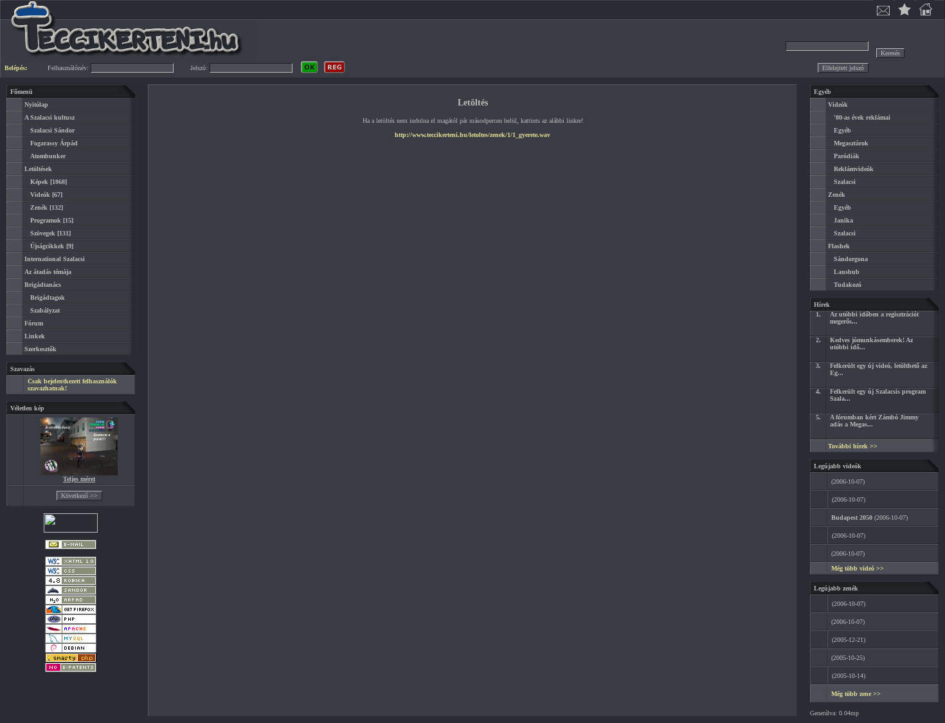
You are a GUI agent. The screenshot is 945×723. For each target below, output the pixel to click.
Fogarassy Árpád (54, 143)
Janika (843, 220)
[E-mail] (70, 547)
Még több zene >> (856, 693)
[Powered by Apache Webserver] (70, 631)
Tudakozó (847, 284)
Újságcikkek (47, 246)
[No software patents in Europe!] (70, 669)
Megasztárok (851, 143)
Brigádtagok (47, 297)
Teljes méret (79, 478)
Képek (39, 181)
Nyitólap (36, 104)
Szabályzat (45, 310)
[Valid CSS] (70, 573)
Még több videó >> (857, 568)
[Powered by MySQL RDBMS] (70, 641)
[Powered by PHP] (70, 621)
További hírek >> (853, 446)
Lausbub (847, 271)
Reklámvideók (854, 168)
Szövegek (42, 233)
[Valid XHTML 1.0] (70, 563)
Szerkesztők (40, 348)
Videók (40, 194)
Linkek (34, 336)
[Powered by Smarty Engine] (70, 660)
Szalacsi (845, 181)
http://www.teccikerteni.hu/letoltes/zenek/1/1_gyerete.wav (472, 134)
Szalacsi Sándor (52, 130)
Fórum (33, 323)
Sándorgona (851, 258)
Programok (45, 220)
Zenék (39, 207)
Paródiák (847, 156)
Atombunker (48, 156)
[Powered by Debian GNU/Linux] (70, 650)
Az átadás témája (47, 271)
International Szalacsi (54, 258)
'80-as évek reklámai (862, 117)
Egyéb (842, 130)
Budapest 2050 (851, 517)
